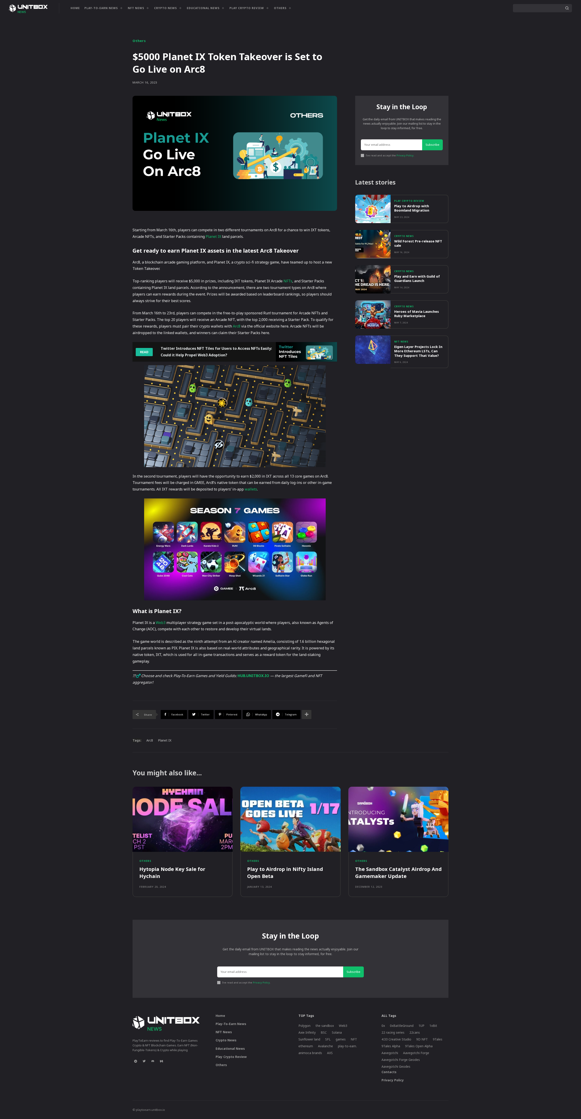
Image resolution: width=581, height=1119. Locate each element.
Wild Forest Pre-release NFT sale (418, 243)
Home (220, 1015)
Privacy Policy (405, 155)
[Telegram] (135, 1061)
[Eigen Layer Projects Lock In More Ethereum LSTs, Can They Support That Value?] (373, 349)
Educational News (230, 1048)
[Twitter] (144, 1061)
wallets (251, 489)
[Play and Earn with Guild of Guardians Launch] (373, 279)
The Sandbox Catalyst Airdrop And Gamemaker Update (398, 872)
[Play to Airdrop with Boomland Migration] (373, 209)
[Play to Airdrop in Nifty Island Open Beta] (290, 819)
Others (139, 40)
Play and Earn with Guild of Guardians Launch (417, 278)
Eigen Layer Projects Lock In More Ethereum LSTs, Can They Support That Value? (418, 351)
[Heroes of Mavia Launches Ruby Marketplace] (373, 314)
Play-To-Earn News (231, 1024)
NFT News (401, 341)
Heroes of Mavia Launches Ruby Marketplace (416, 313)
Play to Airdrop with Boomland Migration (411, 208)
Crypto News (404, 236)
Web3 (160, 622)
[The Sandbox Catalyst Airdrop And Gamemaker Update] (398, 819)
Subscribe (432, 145)
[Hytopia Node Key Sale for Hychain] (183, 819)
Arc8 (236, 326)
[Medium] (161, 1061)
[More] (306, 714)
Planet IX (213, 236)
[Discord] (153, 1061)
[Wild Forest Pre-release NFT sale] (373, 244)
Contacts (389, 1072)
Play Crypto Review (409, 201)
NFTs (287, 281)
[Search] (567, 8)
